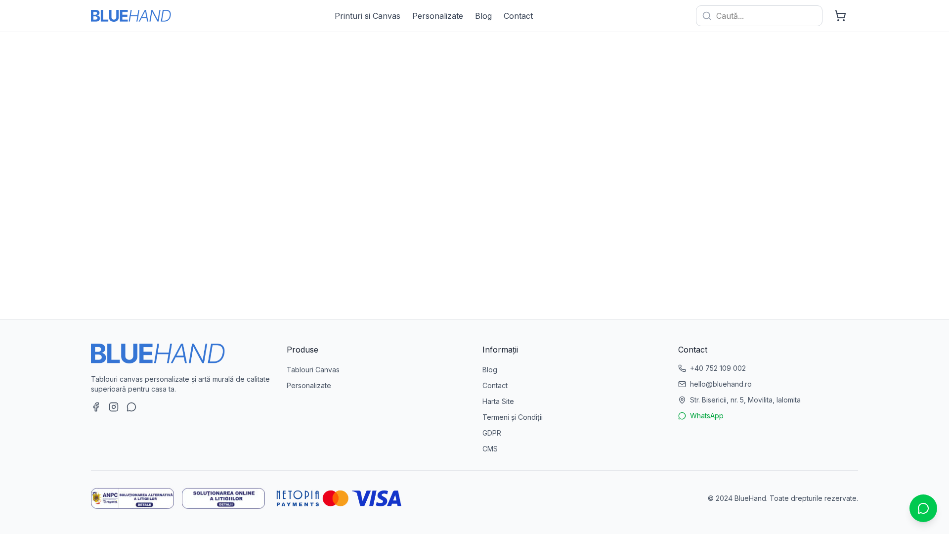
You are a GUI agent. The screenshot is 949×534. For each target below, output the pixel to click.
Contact (518, 16)
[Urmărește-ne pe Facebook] (96, 407)
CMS (490, 449)
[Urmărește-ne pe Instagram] (114, 407)
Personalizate (437, 16)
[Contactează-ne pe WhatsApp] (131, 407)
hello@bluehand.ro (721, 384)
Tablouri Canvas (313, 369)
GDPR (491, 433)
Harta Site (498, 401)
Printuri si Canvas (367, 16)
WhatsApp (707, 415)
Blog (483, 16)
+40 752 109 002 (718, 368)
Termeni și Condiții (512, 417)
